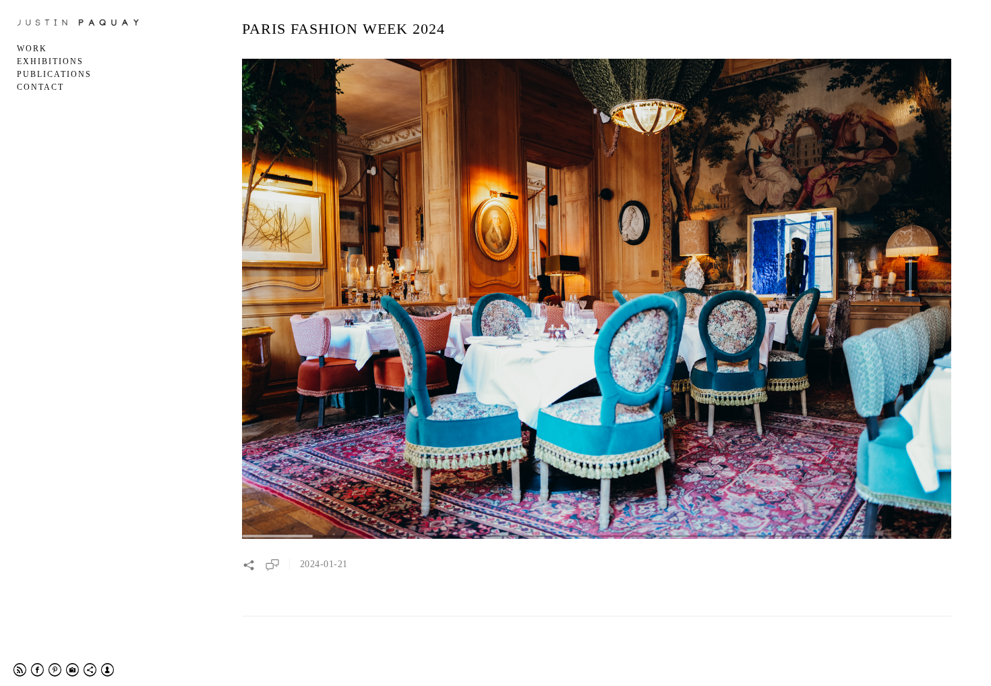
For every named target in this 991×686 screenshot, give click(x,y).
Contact (40, 87)
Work (32, 48)
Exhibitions (50, 61)
